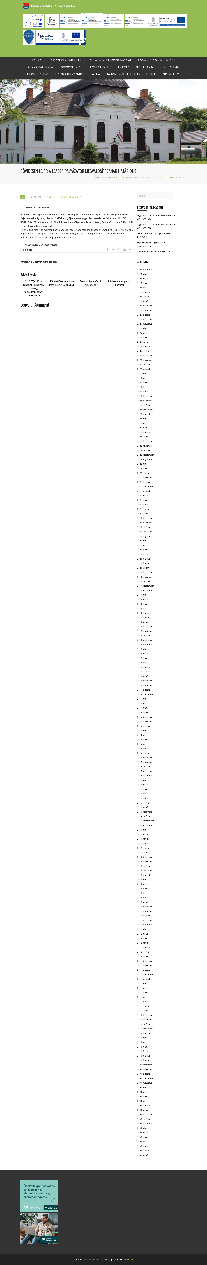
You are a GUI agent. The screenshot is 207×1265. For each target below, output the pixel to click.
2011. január (143, 1010)
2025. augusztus (144, 323)
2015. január (143, 807)
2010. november (144, 1019)
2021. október (143, 482)
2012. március (143, 947)
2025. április (142, 342)
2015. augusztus (144, 775)
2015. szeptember (145, 771)
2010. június (142, 1042)
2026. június (142, 278)
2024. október (143, 364)
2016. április (142, 744)
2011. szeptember (145, 974)
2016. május (142, 739)
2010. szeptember (145, 1028)
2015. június (142, 784)
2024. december (144, 355)
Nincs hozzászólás (71, 197)
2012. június (142, 933)
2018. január (143, 676)
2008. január (143, 1155)
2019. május (142, 604)
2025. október (143, 314)
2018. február (143, 671)
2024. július (142, 373)
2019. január (143, 622)
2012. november (144, 911)
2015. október (143, 766)
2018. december (144, 626)
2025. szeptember (145, 319)
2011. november (144, 965)
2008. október (143, 1119)
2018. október (143, 635)
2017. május (142, 707)
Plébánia (123, 66)
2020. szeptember (145, 531)
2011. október (143, 970)
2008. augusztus (144, 1123)
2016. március (143, 748)
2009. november (144, 1069)
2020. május (142, 549)
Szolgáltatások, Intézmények (156, 59)
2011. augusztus (144, 979)
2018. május (142, 658)
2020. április (142, 554)
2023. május (142, 427)
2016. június (142, 735)
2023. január (143, 436)
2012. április (142, 942)
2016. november (144, 721)
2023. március (143, 432)
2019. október (143, 581)
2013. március (143, 897)
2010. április (142, 1051)
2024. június (142, 378)
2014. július (142, 830)
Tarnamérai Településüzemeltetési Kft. (131, 73)
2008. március (143, 1146)
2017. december (144, 680)
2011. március (143, 1001)
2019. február (143, 617)
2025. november (144, 310)
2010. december (144, 1015)
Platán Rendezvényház (69, 73)
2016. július (142, 730)
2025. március (143, 346)
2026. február (143, 296)
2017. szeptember (145, 694)
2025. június (142, 333)
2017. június (142, 703)
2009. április (142, 1101)
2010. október (143, 1024)
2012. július (142, 929)
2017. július (142, 698)
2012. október (143, 915)
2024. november (144, 360)
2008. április (142, 1141)
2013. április (142, 893)
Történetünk (170, 66)
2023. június (142, 423)
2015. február (143, 802)
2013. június (142, 884)
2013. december (144, 857)
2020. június (142, 545)
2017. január (143, 712)
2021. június (142, 495)
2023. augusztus (144, 414)
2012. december (144, 906)
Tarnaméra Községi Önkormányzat (109, 59)
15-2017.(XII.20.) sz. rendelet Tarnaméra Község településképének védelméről (33, 288)
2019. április (142, 608)
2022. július (142, 463)
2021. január (143, 513)
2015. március (143, 798)
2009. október (143, 1073)
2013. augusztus (144, 875)
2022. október (143, 450)
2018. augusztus (144, 644)
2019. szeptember (145, 586)
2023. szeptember (145, 409)
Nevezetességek (145, 66)
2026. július (142, 274)
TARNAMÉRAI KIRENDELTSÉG (65, 59)
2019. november (144, 577)
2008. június (142, 1132)
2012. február (143, 951)
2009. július (142, 1087)
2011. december (144, 961)
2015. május (142, 789)
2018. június (142, 653)
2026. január (143, 301)
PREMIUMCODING (101, 1259)
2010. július (142, 1037)
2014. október (143, 816)
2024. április (142, 387)
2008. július (142, 1128)
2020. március (143, 558)
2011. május (142, 992)
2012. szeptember (145, 920)
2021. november (144, 477)
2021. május (142, 500)
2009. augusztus (144, 1082)
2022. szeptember (145, 454)
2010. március (143, 1055)
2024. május (142, 382)
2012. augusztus (144, 924)
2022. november (144, 445)
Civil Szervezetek (100, 66)
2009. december (144, 1064)
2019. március (143, 613)
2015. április (142, 793)
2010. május (142, 1046)
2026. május (142, 283)
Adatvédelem (171, 73)
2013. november (144, 861)
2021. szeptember (145, 486)
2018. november (144, 631)
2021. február (143, 509)
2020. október (143, 527)
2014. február (143, 848)
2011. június (142, 988)
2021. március (143, 504)
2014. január (143, 852)
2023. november (144, 400)
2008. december (144, 1114)
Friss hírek (106, 177)
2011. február (143, 1006)
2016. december (144, 717)
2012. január (143, 956)
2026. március (143, 292)
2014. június (142, 834)
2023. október (143, 405)
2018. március (143, 667)
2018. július (142, 649)
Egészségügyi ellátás (40, 66)
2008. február (143, 1150)
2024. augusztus (144, 369)
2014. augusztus (144, 825)
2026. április (142, 287)
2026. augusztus (144, 269)
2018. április (142, 662)
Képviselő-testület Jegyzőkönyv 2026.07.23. (156, 251)
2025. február (143, 351)
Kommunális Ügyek (71, 66)
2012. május (142, 938)
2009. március (143, 1105)
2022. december (144, 441)
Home (97, 177)
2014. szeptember (145, 820)
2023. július (142, 418)
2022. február (143, 473)
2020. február (143, 563)
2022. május (142, 468)
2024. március (143, 391)
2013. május (142, 888)
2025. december (144, 305)
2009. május (142, 1096)
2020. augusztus (144, 536)
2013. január (143, 902)
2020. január (143, 567)
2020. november (144, 522)
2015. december (144, 757)
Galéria (95, 73)
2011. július (142, 983)
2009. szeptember (145, 1078)
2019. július (142, 594)
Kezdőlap (36, 59)
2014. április (142, 838)
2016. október (143, 726)
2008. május (142, 1137)
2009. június (142, 1092)
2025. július (142, 328)
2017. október (143, 689)
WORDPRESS (130, 1259)
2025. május (142, 337)
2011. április (142, 997)
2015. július (142, 780)
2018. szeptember (145, 640)
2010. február (143, 1060)
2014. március (143, 843)
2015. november (144, 762)
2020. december (144, 518)
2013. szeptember (145, 870)
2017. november (144, 685)
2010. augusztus (144, 1033)
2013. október (143, 866)
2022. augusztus (144, 459)
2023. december (144, 396)
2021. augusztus (144, 491)
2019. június (142, 599)
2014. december (144, 811)
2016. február (143, 753)
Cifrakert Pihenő (37, 73)
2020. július (142, 540)
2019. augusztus (144, 590)
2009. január (143, 1110)
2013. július (142, 879)
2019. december (144, 572)
